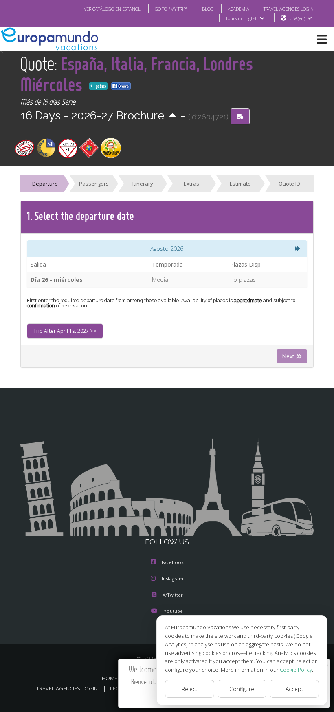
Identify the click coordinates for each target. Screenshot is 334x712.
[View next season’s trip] (172, 116)
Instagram (172, 578)
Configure (241, 689)
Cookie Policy (296, 669)
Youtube (173, 611)
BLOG (207, 9)
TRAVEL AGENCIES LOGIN (289, 9)
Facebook (173, 562)
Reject (190, 689)
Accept (294, 689)
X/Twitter (173, 595)
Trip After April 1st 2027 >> (65, 330)
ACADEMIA (238, 9)
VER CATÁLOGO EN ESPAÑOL (112, 9)
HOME (109, 678)
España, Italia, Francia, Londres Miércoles (136, 74)
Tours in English (242, 18)
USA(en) (297, 18)
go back (100, 86)
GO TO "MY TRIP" (171, 9)
